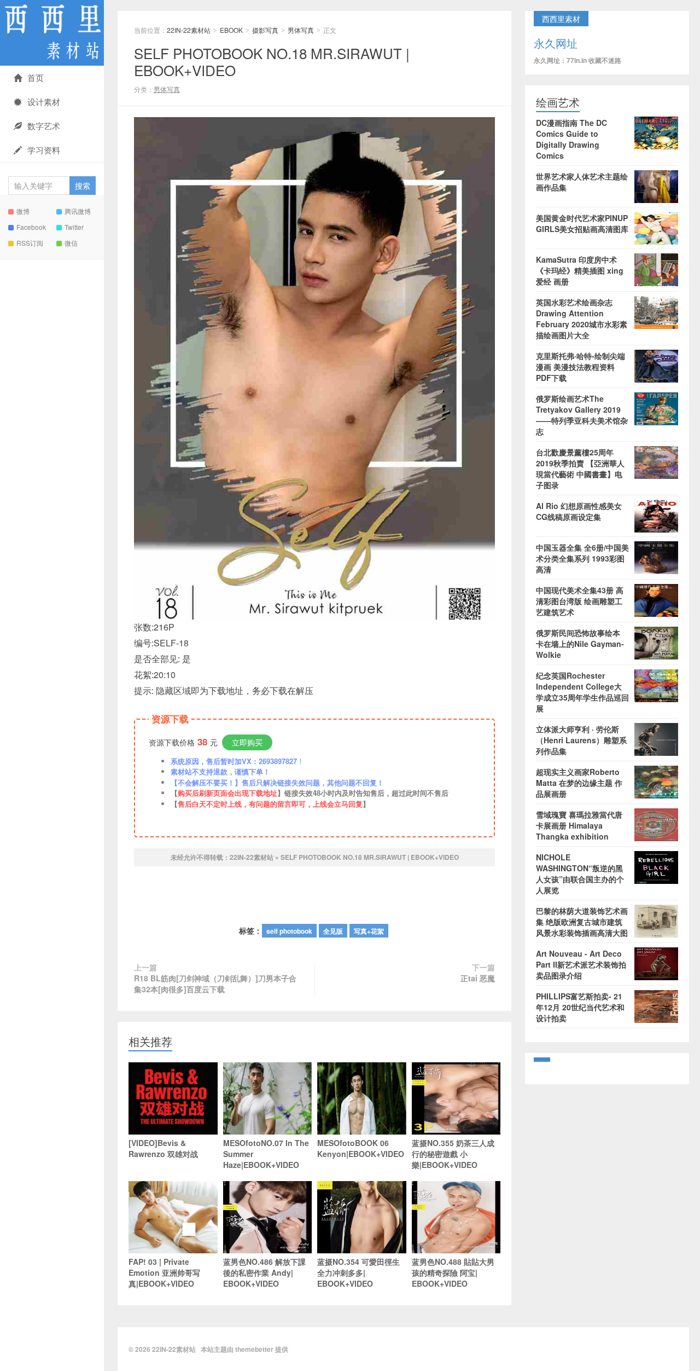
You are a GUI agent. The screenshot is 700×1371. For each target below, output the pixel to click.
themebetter (254, 1349)
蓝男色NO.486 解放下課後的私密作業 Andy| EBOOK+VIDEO (264, 1272)
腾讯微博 (78, 211)
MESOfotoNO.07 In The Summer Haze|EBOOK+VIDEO (266, 1153)
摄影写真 (265, 29)
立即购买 (247, 742)
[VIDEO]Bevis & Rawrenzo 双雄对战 (163, 1148)
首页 (35, 77)
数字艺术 (43, 125)
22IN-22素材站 (52, 33)
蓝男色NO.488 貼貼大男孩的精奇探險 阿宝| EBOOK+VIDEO (453, 1272)
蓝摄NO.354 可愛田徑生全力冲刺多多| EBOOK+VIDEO (358, 1272)
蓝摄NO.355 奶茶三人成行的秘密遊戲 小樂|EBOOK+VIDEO (453, 1153)
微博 (23, 211)
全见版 (333, 931)
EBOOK (231, 29)
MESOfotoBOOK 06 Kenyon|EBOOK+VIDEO (360, 1148)
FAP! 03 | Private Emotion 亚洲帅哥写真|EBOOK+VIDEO (164, 1272)
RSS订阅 (29, 242)
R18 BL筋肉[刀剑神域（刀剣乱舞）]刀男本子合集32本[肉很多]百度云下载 (215, 983)
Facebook (31, 227)
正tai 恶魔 (477, 978)
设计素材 (43, 101)
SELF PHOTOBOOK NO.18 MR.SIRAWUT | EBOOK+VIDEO (272, 61)
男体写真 (301, 29)
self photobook (289, 931)
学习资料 (43, 149)
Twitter (74, 227)
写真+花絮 (369, 931)
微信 (71, 242)
